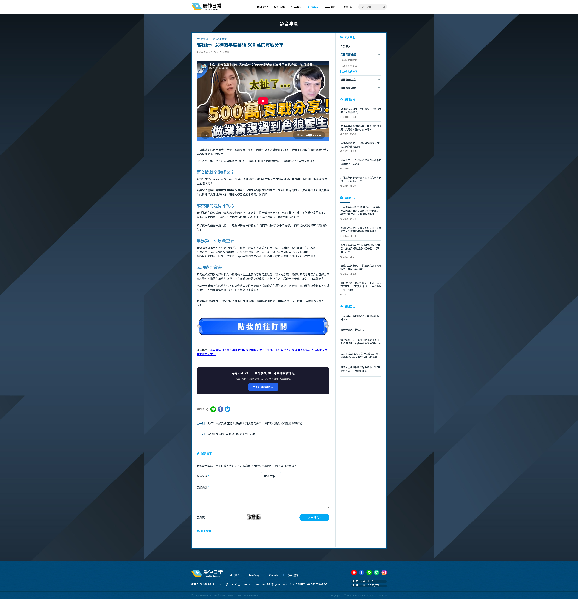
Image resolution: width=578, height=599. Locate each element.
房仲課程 (279, 7)
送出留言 (313, 517)
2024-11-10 (360, 232)
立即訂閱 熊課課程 (263, 387)
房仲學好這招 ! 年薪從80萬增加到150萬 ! (231, 434)
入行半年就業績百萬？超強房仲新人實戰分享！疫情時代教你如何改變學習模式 (254, 423)
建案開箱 (330, 7)
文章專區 (296, 7)
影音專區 (313, 7)
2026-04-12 (360, 213)
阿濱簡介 (262, 7)
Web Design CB (379, 595)
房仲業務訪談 (203, 38)
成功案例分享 (220, 38)
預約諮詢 (346, 7)
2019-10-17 (360, 164)
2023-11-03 (360, 269)
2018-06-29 (360, 181)
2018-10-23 (360, 113)
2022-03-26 (360, 130)
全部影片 (345, 46)
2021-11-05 (360, 147)
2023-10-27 (360, 288)
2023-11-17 (360, 250)
